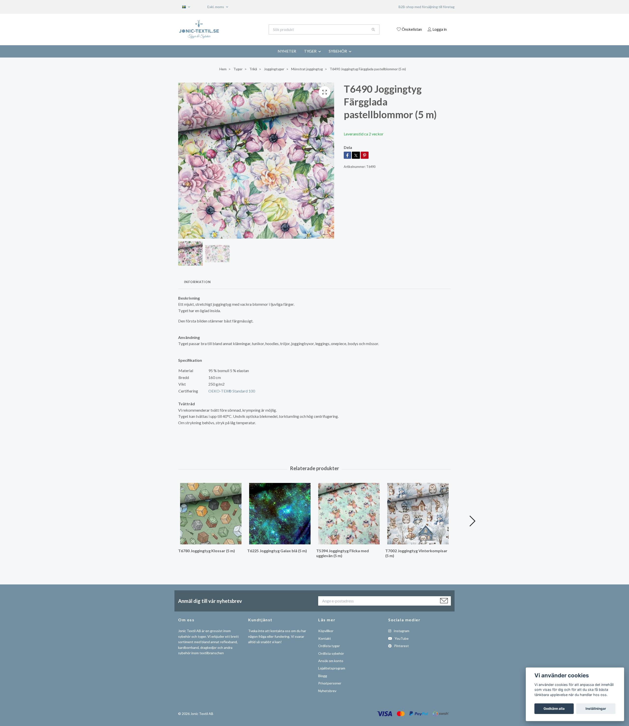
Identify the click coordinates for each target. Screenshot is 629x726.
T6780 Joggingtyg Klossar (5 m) (206, 550)
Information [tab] (197, 282)
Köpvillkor (325, 631)
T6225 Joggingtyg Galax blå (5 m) (277, 550)
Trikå (253, 69)
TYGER (310, 51)
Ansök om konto (330, 661)
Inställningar (596, 709)
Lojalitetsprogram (331, 668)
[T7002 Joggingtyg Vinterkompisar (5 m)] (418, 513)
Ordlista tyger (329, 646)
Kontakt (324, 638)
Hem (223, 69)
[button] (472, 521)
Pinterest (401, 646)
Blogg (322, 676)
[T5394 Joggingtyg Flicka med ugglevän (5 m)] (349, 513)
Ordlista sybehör (331, 653)
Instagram (401, 631)
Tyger (238, 69)
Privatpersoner (329, 683)
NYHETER (287, 51)
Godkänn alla (554, 709)
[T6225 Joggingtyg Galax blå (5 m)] (280, 513)
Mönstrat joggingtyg (307, 69)
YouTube (401, 638)
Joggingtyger (274, 69)
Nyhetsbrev (327, 691)
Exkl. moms (216, 7)
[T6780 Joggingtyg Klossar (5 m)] (210, 513)
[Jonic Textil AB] (246, 29)
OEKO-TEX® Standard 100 (231, 391)
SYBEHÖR (338, 51)
